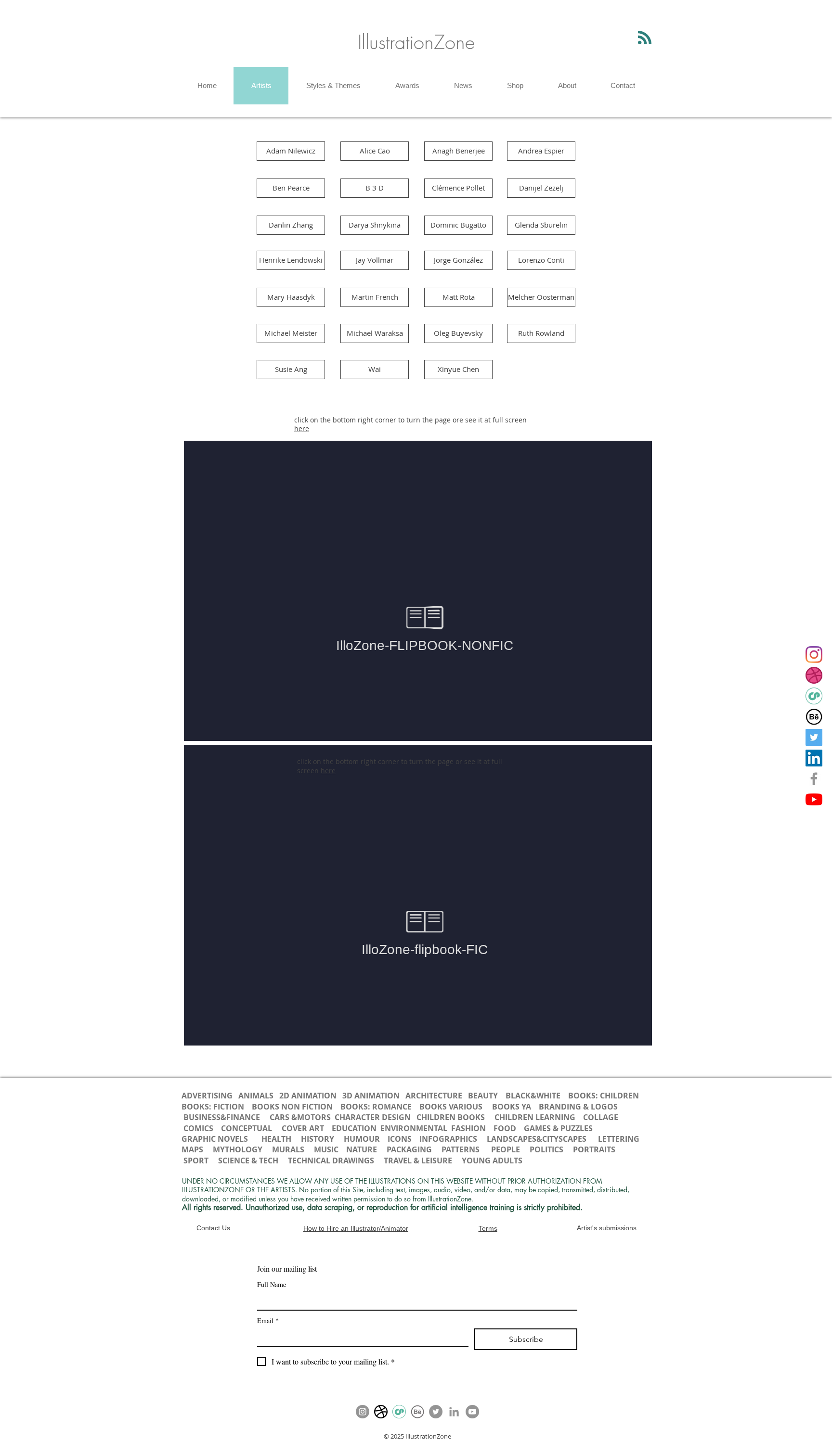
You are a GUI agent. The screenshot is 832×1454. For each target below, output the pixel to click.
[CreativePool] (814, 696)
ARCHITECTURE (433, 1095)
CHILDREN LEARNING (534, 1117)
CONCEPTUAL (246, 1128)
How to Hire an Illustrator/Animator (355, 1228)
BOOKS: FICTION (213, 1106)
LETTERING (618, 1139)
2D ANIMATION (308, 1095)
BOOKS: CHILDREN (603, 1095)
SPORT (195, 1160)
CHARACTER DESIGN (373, 1117)
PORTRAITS (594, 1149)
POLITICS (546, 1149)
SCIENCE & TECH (248, 1160)
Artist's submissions (607, 1228)
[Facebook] (814, 778)
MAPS (192, 1149)
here (301, 428)
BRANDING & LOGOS (578, 1106)
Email (268, 1320)
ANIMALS (255, 1095)
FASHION (468, 1128)
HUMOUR (362, 1139)
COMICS (198, 1128)
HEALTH (276, 1139)
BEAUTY (483, 1095)
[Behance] (814, 716)
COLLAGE (600, 1117)
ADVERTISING (207, 1095)
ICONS (401, 1139)
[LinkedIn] (814, 758)
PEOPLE (505, 1149)
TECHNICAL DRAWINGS (331, 1160)
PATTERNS (461, 1149)
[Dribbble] (814, 675)
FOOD (505, 1128)
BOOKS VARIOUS (450, 1106)
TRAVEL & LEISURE (418, 1160)
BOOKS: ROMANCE (376, 1106)
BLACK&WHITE (533, 1095)
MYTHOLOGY (237, 1149)
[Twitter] (814, 737)
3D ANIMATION (371, 1095)
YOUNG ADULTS (493, 1160)
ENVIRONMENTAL (413, 1128)
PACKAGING (409, 1149)
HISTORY (317, 1139)
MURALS (288, 1149)
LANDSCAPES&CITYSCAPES (536, 1139)
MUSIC (326, 1149)
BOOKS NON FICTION (292, 1106)
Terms (488, 1228)
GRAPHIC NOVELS (215, 1139)
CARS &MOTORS (299, 1117)
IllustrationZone (416, 42)
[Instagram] (814, 654)
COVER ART (303, 1128)
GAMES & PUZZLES (558, 1128)
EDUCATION (354, 1128)
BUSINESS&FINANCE (222, 1117)
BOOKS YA (511, 1106)
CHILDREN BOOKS (451, 1117)
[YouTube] (814, 799)
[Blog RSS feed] (644, 38)
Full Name (271, 1284)
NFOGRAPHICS (450, 1139)
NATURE (361, 1149)
